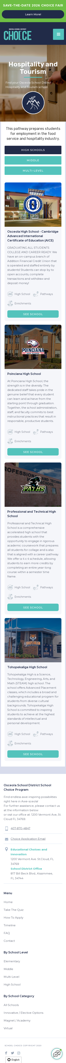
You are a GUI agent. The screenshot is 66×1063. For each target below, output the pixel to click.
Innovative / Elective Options (23, 1012)
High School (12, 984)
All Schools (11, 1005)
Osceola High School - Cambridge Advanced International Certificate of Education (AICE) (32, 236)
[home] (16, 34)
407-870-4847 (20, 828)
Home (8, 902)
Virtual (8, 1028)
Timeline (10, 925)
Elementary (12, 961)
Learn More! (33, 14)
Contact (9, 941)
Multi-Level (11, 977)
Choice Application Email (28, 839)
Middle (8, 969)
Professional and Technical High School (31, 514)
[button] (58, 34)
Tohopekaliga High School (27, 667)
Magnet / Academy (17, 1020)
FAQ (7, 933)
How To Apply (13, 917)
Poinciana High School (24, 374)
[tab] (33, 150)
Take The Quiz (13, 910)
